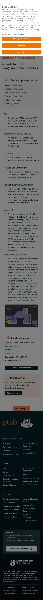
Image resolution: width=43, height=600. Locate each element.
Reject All (21, 45)
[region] (21, 28)
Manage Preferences (21, 39)
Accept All (21, 52)
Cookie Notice (19, 34)
